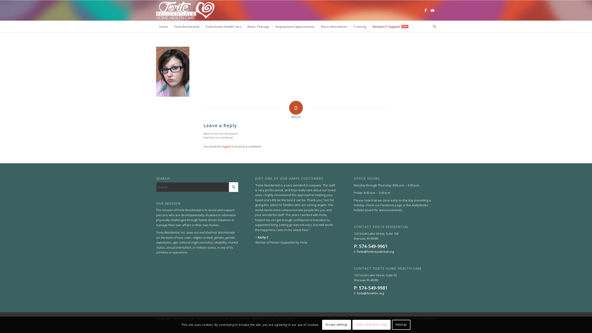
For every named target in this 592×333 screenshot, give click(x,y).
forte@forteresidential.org (375, 252)
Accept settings (337, 325)
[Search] (433, 26)
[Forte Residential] (185, 10)
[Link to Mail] (432, 10)
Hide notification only (371, 325)
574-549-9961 (373, 246)
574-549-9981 (373, 288)
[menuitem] (163, 26)
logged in (228, 146)
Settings (401, 325)
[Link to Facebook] (425, 10)
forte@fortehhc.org (370, 293)
